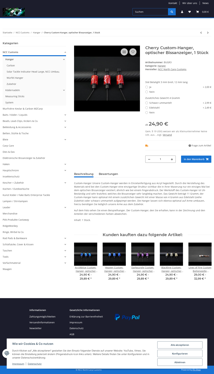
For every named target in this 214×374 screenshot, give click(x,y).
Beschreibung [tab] (83, 174)
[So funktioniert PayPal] (127, 316)
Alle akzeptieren (180, 344)
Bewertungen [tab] (108, 174)
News (205, 3)
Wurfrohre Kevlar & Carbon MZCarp (23, 108)
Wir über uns (189, 3)
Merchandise (10, 213)
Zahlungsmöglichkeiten (42, 316)
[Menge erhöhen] (172, 159)
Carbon (11, 65)
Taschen (7, 250)
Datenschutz (77, 328)
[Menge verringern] (149, 159)
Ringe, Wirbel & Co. (13, 232)
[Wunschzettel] (189, 12)
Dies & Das (9, 151)
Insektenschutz (11, 176)
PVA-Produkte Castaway (16, 219)
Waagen (7, 269)
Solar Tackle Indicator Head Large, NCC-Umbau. (33, 71)
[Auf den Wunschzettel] (133, 52)
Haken (6, 164)
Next (206, 263)
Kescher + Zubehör (13, 182)
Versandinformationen (42, 322)
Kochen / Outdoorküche (16, 188)
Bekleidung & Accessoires (17, 127)
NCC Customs (10, 52)
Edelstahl (180, 107)
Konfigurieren (180, 353)
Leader (6, 207)
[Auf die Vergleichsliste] (124, 52)
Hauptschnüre (11, 170)
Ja (180, 87)
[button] (182, 12)
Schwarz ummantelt (180, 102)
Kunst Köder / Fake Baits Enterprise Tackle (26, 195)
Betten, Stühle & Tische (16, 133)
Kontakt (173, 3)
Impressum (76, 322)
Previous (79, 263)
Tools (6, 256)
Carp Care (8, 145)
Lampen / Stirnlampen (15, 201)
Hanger (162, 65)
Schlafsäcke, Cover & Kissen (18, 244)
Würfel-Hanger (15, 77)
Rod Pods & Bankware (15, 238)
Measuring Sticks (14, 96)
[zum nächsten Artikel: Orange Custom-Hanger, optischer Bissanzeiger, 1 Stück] (207, 32)
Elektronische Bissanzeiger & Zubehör (24, 158)
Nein (152, 91)
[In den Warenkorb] (76, 44)
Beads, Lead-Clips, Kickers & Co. (20, 121)
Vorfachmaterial (12, 262)
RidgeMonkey (10, 225)
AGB (72, 334)
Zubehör (11, 84)
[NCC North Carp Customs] (14, 12)
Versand (167, 134)
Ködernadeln (12, 90)
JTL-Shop (197, 369)
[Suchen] (172, 11)
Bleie (5, 139)
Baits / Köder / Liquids (15, 114)
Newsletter (35, 328)
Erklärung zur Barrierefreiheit (86, 316)
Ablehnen (179, 362)
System (9, 102)
